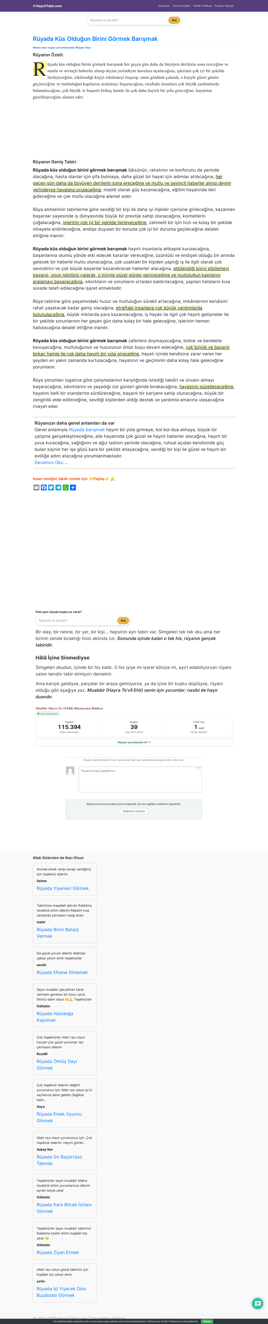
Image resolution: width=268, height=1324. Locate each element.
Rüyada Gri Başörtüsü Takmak (59, 1160)
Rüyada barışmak (87, 429)
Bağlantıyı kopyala (134, 811)
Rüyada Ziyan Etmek (58, 1252)
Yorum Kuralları (181, 5)
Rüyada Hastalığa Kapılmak (55, 1017)
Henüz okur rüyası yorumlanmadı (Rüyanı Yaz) (62, 47)
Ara (174, 20)
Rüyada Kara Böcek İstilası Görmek (64, 1208)
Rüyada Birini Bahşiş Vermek (58, 933)
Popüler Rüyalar (224, 5)
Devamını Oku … (51, 462)
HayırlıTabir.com (49, 6)
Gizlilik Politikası (202, 5)
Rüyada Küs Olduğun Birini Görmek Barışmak (95, 38)
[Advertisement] (134, 132)
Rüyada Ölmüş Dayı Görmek (57, 1065)
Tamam (207, 1321)
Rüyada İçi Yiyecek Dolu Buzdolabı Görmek (61, 1292)
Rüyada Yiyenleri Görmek (63, 888)
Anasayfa (164, 5)
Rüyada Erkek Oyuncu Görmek (59, 1117)
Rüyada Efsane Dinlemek (62, 972)
